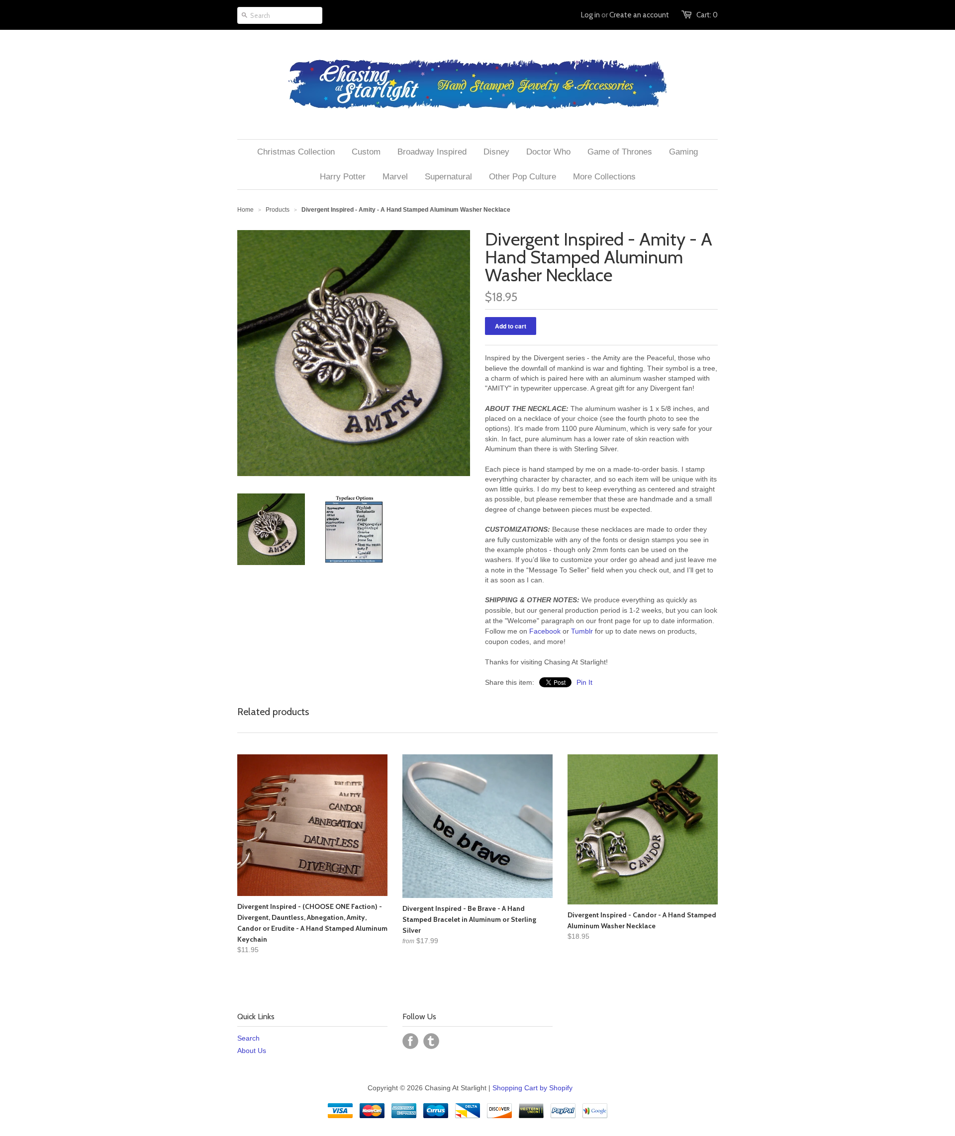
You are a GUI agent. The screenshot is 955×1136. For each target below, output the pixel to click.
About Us (251, 1051)
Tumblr (582, 631)
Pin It (584, 682)
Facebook (545, 631)
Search (248, 1038)
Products (277, 209)
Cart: (707, 14)
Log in (590, 14)
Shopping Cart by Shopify (532, 1088)
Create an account (639, 14)
